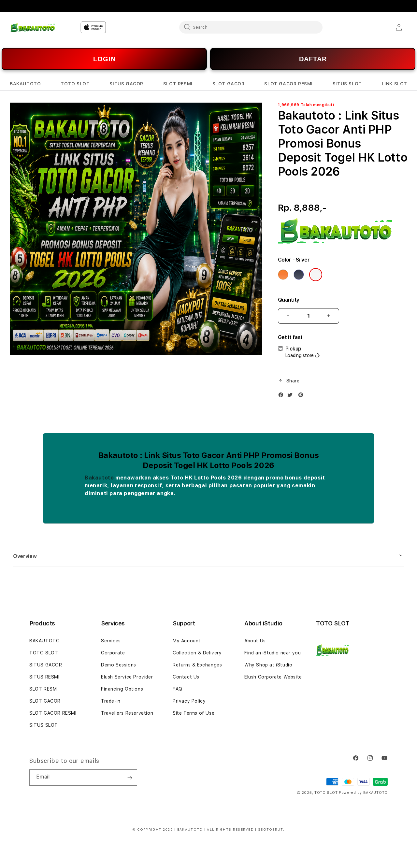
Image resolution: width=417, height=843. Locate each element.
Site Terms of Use (193, 713)
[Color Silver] (315, 274)
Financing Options (122, 689)
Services (111, 640)
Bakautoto (99, 478)
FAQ (177, 689)
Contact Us (186, 676)
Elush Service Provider (127, 676)
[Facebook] (282, 396)
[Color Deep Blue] (299, 274)
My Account (187, 640)
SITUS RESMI (44, 676)
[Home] (32, 27)
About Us (255, 640)
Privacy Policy (189, 701)
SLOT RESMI (43, 689)
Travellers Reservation (127, 713)
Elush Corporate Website (273, 676)
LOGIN (104, 59)
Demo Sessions (118, 664)
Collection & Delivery (197, 652)
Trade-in (111, 701)
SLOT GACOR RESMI (53, 713)
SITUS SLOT (43, 725)
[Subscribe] (129, 777)
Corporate (113, 652)
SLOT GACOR (45, 701)
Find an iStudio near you (272, 652)
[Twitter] (291, 396)
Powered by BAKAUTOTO (363, 793)
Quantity (288, 300)
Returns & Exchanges (197, 664)
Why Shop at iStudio (268, 664)
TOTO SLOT (43, 652)
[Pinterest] (302, 396)
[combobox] (251, 27)
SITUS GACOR (45, 664)
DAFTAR (313, 59)
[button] (25, 84)
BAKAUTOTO (44, 640)
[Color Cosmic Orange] (283, 274)
